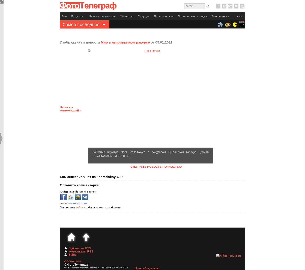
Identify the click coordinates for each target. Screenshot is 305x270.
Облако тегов (73, 261)
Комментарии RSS (81, 251)
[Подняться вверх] (86, 237)
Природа (144, 16)
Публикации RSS (80, 248)
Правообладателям (147, 268)
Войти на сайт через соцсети (78, 191)
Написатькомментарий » (70, 109)
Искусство (78, 16)
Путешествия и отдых (192, 16)
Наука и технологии (102, 16)
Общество (127, 16)
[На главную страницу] (71, 237)
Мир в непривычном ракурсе (125, 42)
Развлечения (220, 16)
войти (79, 207)
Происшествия (164, 16)
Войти (73, 254)
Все (64, 16)
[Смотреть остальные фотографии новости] (150, 98)
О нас (240, 16)
